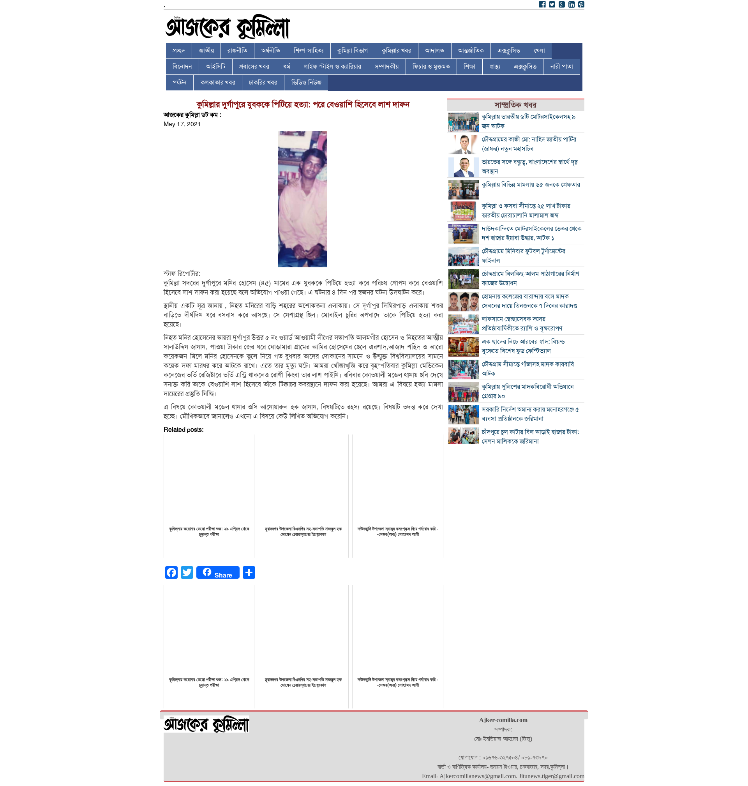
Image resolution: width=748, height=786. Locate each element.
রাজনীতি (237, 51)
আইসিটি (216, 67)
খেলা (539, 51)
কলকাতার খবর (218, 83)
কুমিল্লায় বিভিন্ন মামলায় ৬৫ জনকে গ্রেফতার (531, 185)
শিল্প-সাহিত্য (309, 51)
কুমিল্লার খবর (396, 51)
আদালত (434, 51)
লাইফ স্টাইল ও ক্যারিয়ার (332, 67)
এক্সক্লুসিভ (508, 51)
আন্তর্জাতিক (471, 51)
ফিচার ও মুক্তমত (431, 67)
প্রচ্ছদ (179, 51)
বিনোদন (182, 67)
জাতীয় (206, 51)
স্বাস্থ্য (494, 67)
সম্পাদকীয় (387, 67)
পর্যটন (180, 83)
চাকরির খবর (263, 83)
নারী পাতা (561, 67)
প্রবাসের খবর (254, 67)
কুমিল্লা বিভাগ (352, 51)
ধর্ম (286, 67)
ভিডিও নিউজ (306, 83)
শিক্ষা (469, 67)
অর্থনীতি (270, 51)
